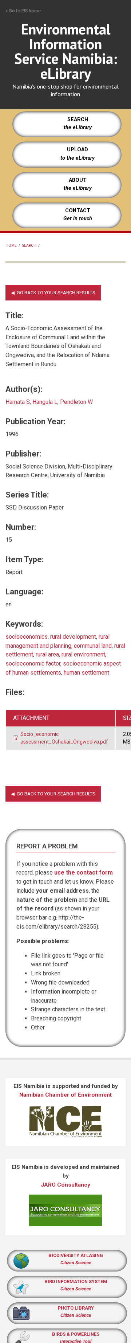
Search (29, 245)
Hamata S (17, 401)
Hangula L (44, 401)
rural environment (83, 654)
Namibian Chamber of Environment (65, 1095)
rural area (47, 654)
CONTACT (77, 211)
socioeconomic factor (32, 663)
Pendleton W (76, 401)
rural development (73, 636)
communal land (93, 645)
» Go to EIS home (23, 10)
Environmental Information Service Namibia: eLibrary (65, 51)
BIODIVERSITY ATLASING (75, 1255)
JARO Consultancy (65, 1185)
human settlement (86, 672)
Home (11, 245)
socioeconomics (26, 636)
